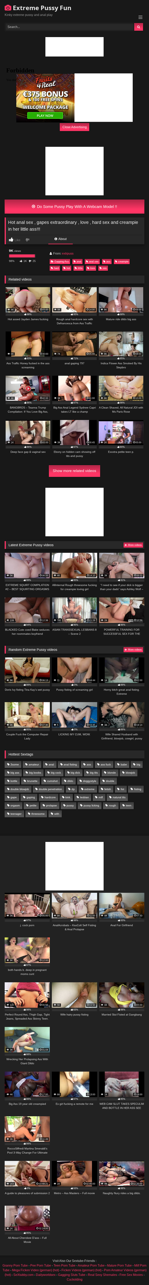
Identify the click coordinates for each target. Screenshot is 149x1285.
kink (67, 797)
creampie (123, 261)
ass (108, 261)
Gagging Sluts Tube (71, 1274)
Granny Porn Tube (15, 1265)
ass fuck (106, 764)
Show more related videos (74, 471)
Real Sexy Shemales (102, 1274)
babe (124, 764)
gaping (31, 797)
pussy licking (91, 805)
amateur (34, 764)
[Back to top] (137, 1273)
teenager (16, 813)
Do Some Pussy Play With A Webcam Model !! (76, 206)
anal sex (94, 261)
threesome (38, 813)
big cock (56, 772)
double (110, 780)
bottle (13, 780)
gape (13, 797)
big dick (75, 772)
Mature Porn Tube (119, 1265)
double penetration (50, 789)
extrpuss (68, 253)
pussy (70, 805)
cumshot (52, 780)
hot (68, 268)
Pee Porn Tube (40, 1265)
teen (128, 805)
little (80, 268)
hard (56, 268)
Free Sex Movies (131, 1274)
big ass (14, 772)
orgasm (15, 805)
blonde (111, 772)
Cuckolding (74, 1279)
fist (122, 789)
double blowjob (19, 789)
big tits (94, 772)
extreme (89, 789)
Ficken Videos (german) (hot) (81, 1270)
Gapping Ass (62, 261)
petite (33, 805)
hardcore (50, 797)
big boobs (35, 772)
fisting (137, 789)
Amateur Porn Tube (91, 1265)
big (138, 764)
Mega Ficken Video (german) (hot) (35, 1270)
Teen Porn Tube (64, 1265)
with (56, 813)
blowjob (130, 772)
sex (105, 268)
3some (14, 764)
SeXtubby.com (23, 1274)
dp (73, 789)
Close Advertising (74, 127)
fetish (107, 789)
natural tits (119, 797)
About (62, 239)
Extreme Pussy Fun (41, 7)
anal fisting (70, 764)
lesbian (84, 797)
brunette (32, 780)
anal (79, 261)
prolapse (51, 805)
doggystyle (89, 780)
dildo (70, 780)
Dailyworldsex (45, 1274)
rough (112, 805)
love (92, 268)
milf (101, 797)
